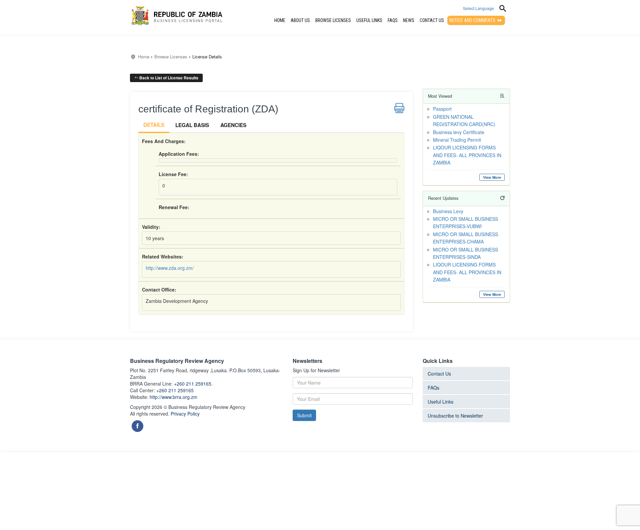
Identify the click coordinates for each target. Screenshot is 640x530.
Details (153, 124)
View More (492, 177)
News (408, 20)
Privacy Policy (185, 413)
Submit (304, 415)
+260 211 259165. (193, 383)
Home (279, 20)
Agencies (233, 125)
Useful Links (369, 20)
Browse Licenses (333, 20)
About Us (300, 20)
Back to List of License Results (168, 78)
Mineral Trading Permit (457, 139)
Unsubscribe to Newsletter (455, 415)
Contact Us (432, 20)
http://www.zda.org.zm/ (170, 267)
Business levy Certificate (458, 132)
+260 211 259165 (175, 390)
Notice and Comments (472, 20)
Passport (442, 108)
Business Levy (448, 211)
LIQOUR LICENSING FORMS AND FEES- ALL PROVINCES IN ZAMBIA (467, 155)
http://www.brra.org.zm (173, 397)
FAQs (393, 20)
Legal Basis (192, 125)
